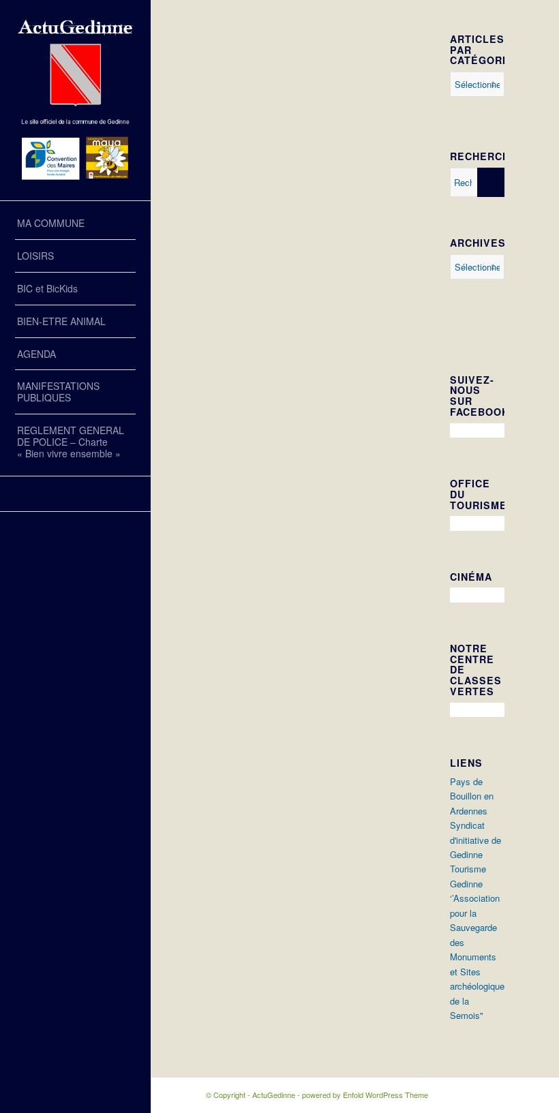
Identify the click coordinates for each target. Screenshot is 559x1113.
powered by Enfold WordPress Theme (365, 1094)
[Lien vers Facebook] (75, 493)
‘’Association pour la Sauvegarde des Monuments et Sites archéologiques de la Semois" (479, 956)
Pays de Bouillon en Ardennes (472, 796)
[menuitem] (75, 223)
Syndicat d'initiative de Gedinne (475, 840)
